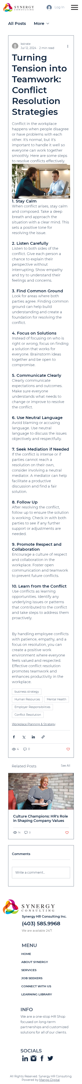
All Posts (17, 23)
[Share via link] (43, 737)
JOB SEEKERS (31, 978)
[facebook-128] (42, 1058)
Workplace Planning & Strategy (33, 724)
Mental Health (56, 699)
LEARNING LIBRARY (36, 994)
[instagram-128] (33, 1058)
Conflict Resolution (28, 714)
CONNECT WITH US (36, 986)
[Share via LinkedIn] (33, 737)
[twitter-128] (50, 1058)
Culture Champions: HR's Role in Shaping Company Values (40, 818)
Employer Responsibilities (32, 707)
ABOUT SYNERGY (34, 962)
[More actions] (67, 46)
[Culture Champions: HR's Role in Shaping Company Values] (41, 791)
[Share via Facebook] (14, 737)
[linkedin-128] (25, 1058)
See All (65, 765)
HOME (26, 954)
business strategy (27, 691)
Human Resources (27, 699)
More (39, 23)
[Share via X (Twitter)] (23, 737)
